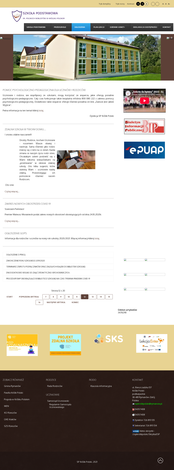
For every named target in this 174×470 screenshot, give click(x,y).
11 (76, 297)
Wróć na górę (160, 460)
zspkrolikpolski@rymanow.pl (148, 403)
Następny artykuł (56, 302)
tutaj (97, 238)
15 (109, 297)
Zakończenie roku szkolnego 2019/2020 (25, 260)
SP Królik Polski (84, 461)
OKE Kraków (10, 419)
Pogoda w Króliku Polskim (16, 399)
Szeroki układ (157, 4)
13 (93, 297)
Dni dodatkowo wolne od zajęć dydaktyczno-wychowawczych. (38, 272)
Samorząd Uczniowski (58, 401)
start (10, 297)
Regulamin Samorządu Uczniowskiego (60, 405)
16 (39, 302)
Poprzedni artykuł (29, 297)
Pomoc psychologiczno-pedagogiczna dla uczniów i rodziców (44, 89)
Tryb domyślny (104, 4)
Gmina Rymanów (12, 386)
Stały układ (153, 4)
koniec (75, 302)
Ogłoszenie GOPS (16, 233)
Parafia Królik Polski (13, 392)
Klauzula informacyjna (101, 386)
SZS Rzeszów (11, 426)
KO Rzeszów (10, 412)
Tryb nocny (120, 4)
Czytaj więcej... (12, 191)
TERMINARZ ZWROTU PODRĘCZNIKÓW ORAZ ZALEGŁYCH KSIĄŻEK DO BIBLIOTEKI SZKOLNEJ (45, 266)
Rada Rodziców (54, 386)
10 (69, 297)
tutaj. (41, 110)
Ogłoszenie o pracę (16, 255)
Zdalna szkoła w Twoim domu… (25, 129)
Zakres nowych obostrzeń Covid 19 (28, 203)
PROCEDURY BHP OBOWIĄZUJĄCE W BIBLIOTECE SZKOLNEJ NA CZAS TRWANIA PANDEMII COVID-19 (48, 278)
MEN (6, 406)
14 (101, 297)
